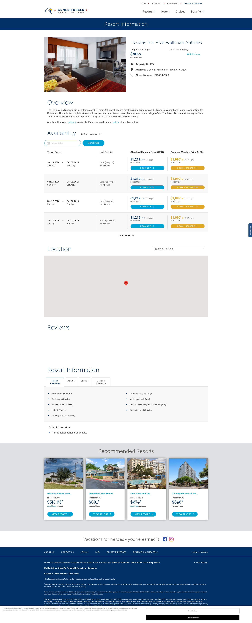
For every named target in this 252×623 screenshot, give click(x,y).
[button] (49, 64)
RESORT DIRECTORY (116, 552)
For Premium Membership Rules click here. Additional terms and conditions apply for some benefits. (80, 579)
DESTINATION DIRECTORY (145, 552)
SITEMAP (84, 552)
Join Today (156, 3)
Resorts (147, 11)
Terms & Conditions (120, 562)
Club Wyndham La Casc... (185, 493)
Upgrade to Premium (193, 3)
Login (143, 3)
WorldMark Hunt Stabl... (59, 493)
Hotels (165, 11)
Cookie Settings (192, 610)
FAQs (97, 552)
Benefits (196, 11)
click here (80, 604)
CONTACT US (67, 552)
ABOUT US (49, 552)
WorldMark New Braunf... (101, 493)
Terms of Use (136, 562)
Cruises (180, 11)
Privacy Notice (153, 562)
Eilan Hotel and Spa (140, 493)
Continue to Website (193, 617)
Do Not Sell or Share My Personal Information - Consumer (70, 568)
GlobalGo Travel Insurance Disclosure (61, 574)
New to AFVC (172, 3)
